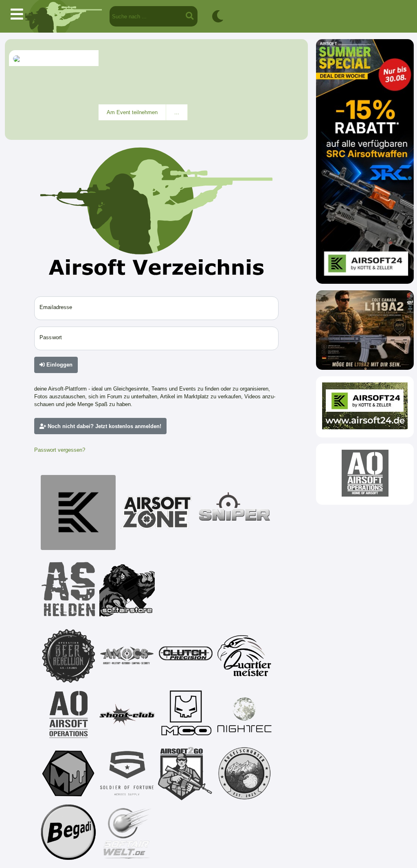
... (176, 112)
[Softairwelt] (127, 832)
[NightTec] (244, 714)
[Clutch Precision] (185, 656)
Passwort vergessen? (59, 450)
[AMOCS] (127, 656)
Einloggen (58, 365)
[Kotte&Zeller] (78, 512)
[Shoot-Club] (127, 714)
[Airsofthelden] (68, 589)
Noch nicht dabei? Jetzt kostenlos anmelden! (103, 426)
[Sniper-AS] (234, 512)
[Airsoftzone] (156, 512)
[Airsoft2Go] (185, 773)
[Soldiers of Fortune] (127, 773)
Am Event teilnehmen (132, 112)
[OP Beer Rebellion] (68, 656)
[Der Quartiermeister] (244, 656)
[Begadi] (68, 832)
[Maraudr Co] (185, 714)
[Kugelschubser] (244, 773)
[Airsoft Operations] (68, 714)
